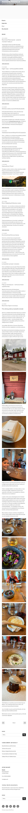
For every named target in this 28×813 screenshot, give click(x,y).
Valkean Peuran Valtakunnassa (9, 756)
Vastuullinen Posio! (7, 166)
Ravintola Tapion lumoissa (10, 305)
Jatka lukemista (5, 63)
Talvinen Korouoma (6, 748)
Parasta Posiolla (11, 2)
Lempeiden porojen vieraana (10, 264)
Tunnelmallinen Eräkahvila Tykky (9, 753)
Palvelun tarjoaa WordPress (8, 809)
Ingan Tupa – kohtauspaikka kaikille (12, 68)
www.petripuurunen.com (15, 121)
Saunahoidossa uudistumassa (9, 745)
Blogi (3, 26)
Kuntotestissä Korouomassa (10, 235)
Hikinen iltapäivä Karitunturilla (9, 751)
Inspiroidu (4, 23)
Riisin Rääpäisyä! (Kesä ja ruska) (11, 203)
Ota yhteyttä (5, 29)
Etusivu (3, 20)
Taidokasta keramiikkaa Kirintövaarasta (14, 132)
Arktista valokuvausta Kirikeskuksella (13, 108)
